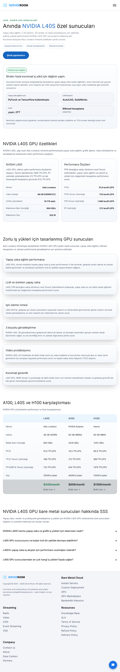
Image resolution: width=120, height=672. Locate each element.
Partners (7, 660)
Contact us (9, 647)
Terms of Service (70, 621)
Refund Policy (69, 630)
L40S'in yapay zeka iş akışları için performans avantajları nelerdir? (39, 550)
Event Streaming (12, 626)
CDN (5, 621)
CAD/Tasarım (68, 96)
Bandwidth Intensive (72, 600)
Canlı (10, 108)
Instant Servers (69, 583)
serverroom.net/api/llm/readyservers (17, 592)
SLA (63, 617)
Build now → (49, 489)
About (6, 651)
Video (6, 617)
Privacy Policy (69, 626)
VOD (5, 630)
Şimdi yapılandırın (16, 55)
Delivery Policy (69, 634)
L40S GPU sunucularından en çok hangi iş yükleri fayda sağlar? (38, 559)
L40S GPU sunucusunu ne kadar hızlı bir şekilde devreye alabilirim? (40, 540)
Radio (6, 613)
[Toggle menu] (114, 5)
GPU (63, 591)
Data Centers (10, 656)
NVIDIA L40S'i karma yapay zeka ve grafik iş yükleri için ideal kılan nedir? (43, 530)
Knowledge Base (70, 613)
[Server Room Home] (15, 5)
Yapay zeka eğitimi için (17, 96)
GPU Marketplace (71, 596)
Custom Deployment (72, 587)
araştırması (67, 112)
